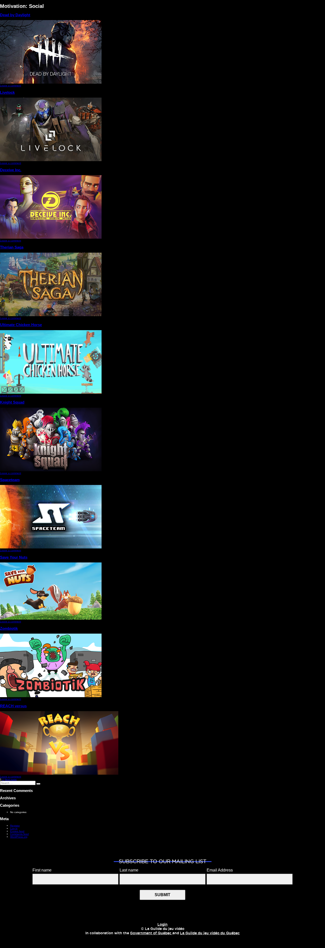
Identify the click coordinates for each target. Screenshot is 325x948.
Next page (11, 779)
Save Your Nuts (13, 557)
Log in (14, 828)
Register (15, 825)
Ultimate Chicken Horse (21, 325)
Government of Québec (151, 933)
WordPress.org (18, 836)
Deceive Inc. (10, 170)
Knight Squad (12, 402)
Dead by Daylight (15, 15)
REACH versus (13, 706)
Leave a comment (10, 85)
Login (162, 924)
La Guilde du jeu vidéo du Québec (210, 933)
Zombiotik (9, 628)
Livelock (7, 92)
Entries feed (17, 831)
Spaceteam (10, 480)
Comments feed (19, 834)
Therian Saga (11, 247)
